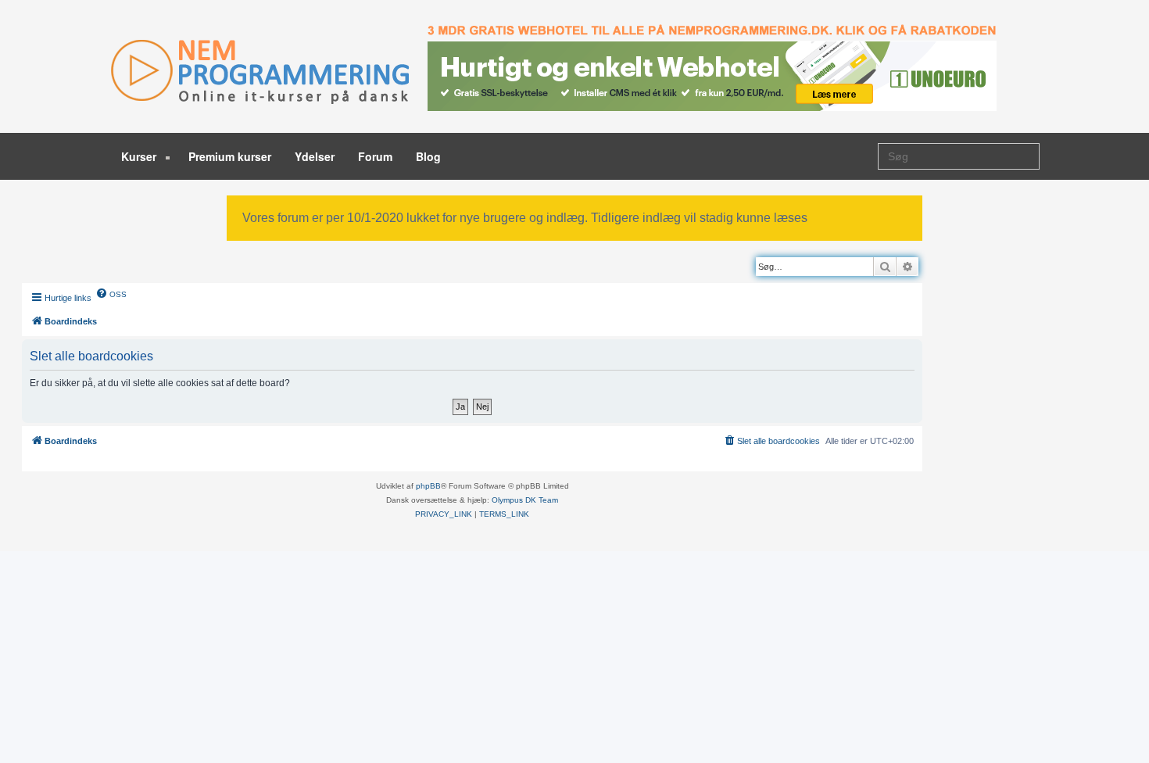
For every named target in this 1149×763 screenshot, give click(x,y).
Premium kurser (229, 156)
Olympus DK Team (525, 500)
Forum (375, 156)
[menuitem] (111, 293)
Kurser (140, 156)
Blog (428, 156)
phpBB (428, 486)
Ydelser (315, 156)
